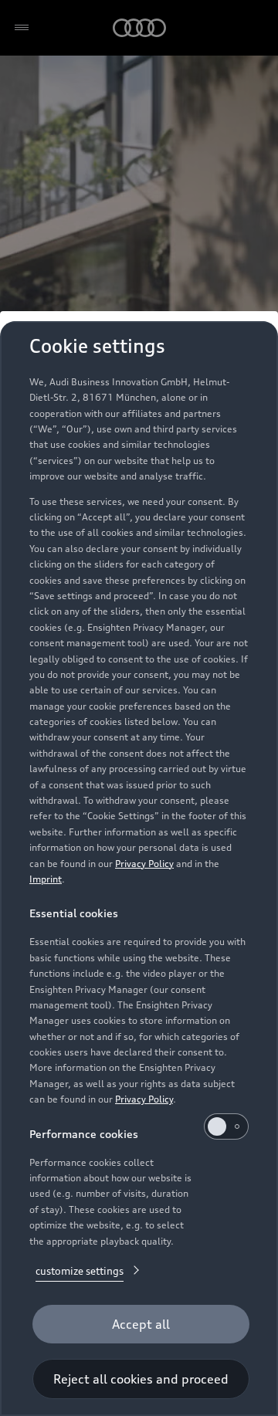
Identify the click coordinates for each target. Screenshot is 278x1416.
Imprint (45, 879)
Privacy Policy (144, 863)
